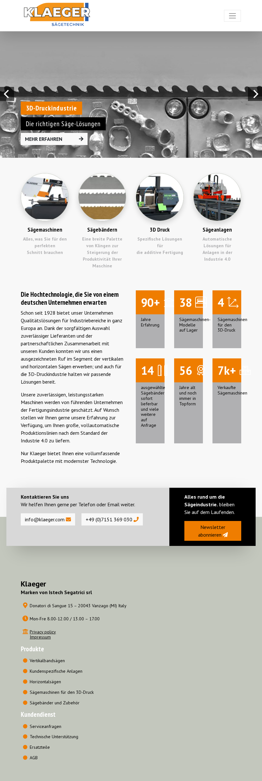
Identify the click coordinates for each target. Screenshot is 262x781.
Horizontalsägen (45, 682)
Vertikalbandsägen (47, 660)
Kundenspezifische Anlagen (56, 671)
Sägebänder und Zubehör (55, 703)
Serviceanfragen (45, 726)
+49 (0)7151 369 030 (110, 519)
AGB (34, 758)
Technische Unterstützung (54, 736)
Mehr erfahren (44, 139)
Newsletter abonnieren (212, 531)
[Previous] (7, 94)
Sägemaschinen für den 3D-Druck (62, 692)
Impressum (40, 637)
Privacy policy (43, 632)
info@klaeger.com (45, 519)
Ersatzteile (40, 747)
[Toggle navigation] (232, 16)
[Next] (255, 94)
